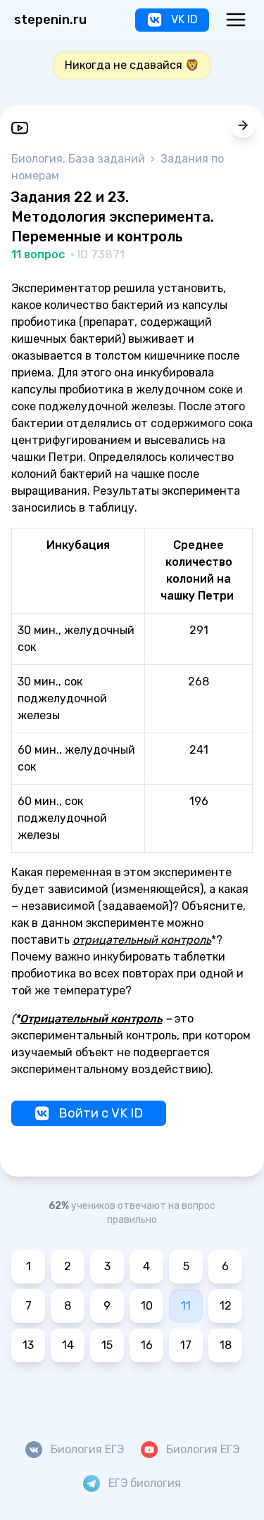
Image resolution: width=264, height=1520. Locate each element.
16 (147, 1345)
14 (68, 1345)
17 (185, 1345)
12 (226, 1305)
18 (226, 1345)
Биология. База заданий (79, 158)
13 (28, 1345)
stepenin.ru (50, 19)
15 (107, 1345)
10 (147, 1305)
